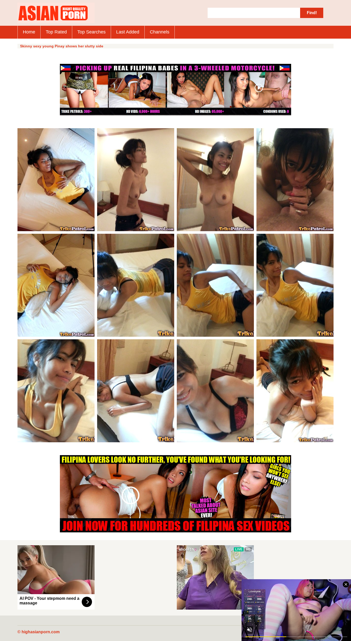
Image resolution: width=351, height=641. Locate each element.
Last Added (127, 31)
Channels (159, 31)
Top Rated (56, 31)
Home (29, 31)
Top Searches (91, 31)
